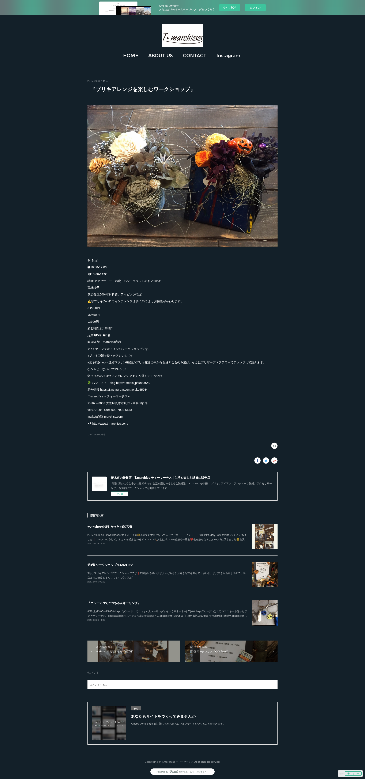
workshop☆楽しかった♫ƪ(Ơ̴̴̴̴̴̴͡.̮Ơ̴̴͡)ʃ (109, 526)
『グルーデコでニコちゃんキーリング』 (114, 603)
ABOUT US (160, 55)
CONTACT (194, 55)
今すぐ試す (230, 7)
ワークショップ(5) (96, 434)
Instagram (228, 55)
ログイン (255, 7)
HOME (130, 55)
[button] (130, 55)
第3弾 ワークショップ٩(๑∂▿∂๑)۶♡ (110, 564)
